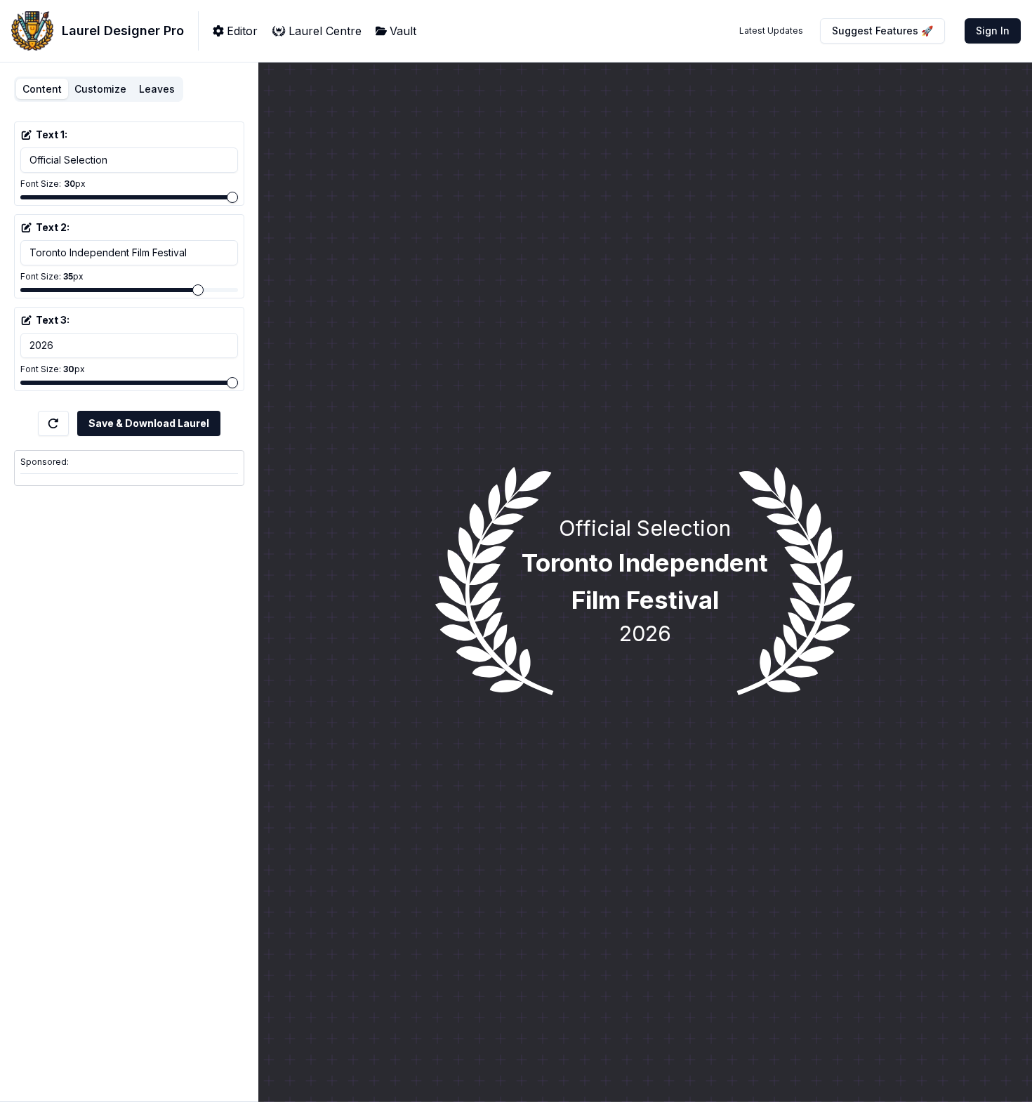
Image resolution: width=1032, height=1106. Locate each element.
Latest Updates (771, 30)
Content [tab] (42, 89)
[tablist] (98, 89)
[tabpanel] (129, 259)
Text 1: (51, 134)
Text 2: (53, 227)
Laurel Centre (325, 31)
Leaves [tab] (157, 89)
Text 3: (53, 320)
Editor (242, 31)
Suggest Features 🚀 (882, 31)
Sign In (993, 31)
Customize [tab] (100, 89)
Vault (403, 31)
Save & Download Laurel (148, 423)
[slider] (232, 197)
